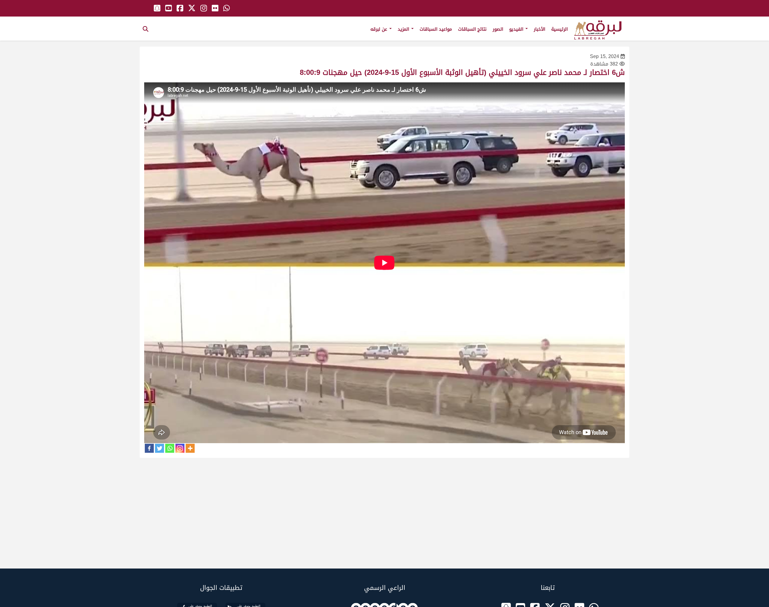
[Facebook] (149, 448)
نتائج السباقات (472, 29)
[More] (190, 448)
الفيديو (517, 29)
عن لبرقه (379, 29)
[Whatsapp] (169, 448)
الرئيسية (559, 29)
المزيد (404, 29)
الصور (498, 29)
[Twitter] (159, 448)
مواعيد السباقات (436, 29)
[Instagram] (179, 448)
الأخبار (539, 29)
